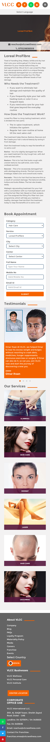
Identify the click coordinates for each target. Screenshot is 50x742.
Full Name (11, 262)
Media (10, 643)
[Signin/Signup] (36, 4)
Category (10, 221)
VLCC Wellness (14, 676)
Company (11, 625)
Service (10, 231)
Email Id (10, 283)
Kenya (16, 663)
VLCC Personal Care (17, 679)
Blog (9, 629)
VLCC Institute (14, 683)
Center (9, 252)
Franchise (11, 650)
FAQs (9, 632)
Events (10, 653)
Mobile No (11, 272)
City (8, 241)
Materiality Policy (15, 639)
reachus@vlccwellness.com (26, 44)
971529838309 (26, 48)
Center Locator (18, 693)
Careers (11, 646)
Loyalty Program (15, 636)
